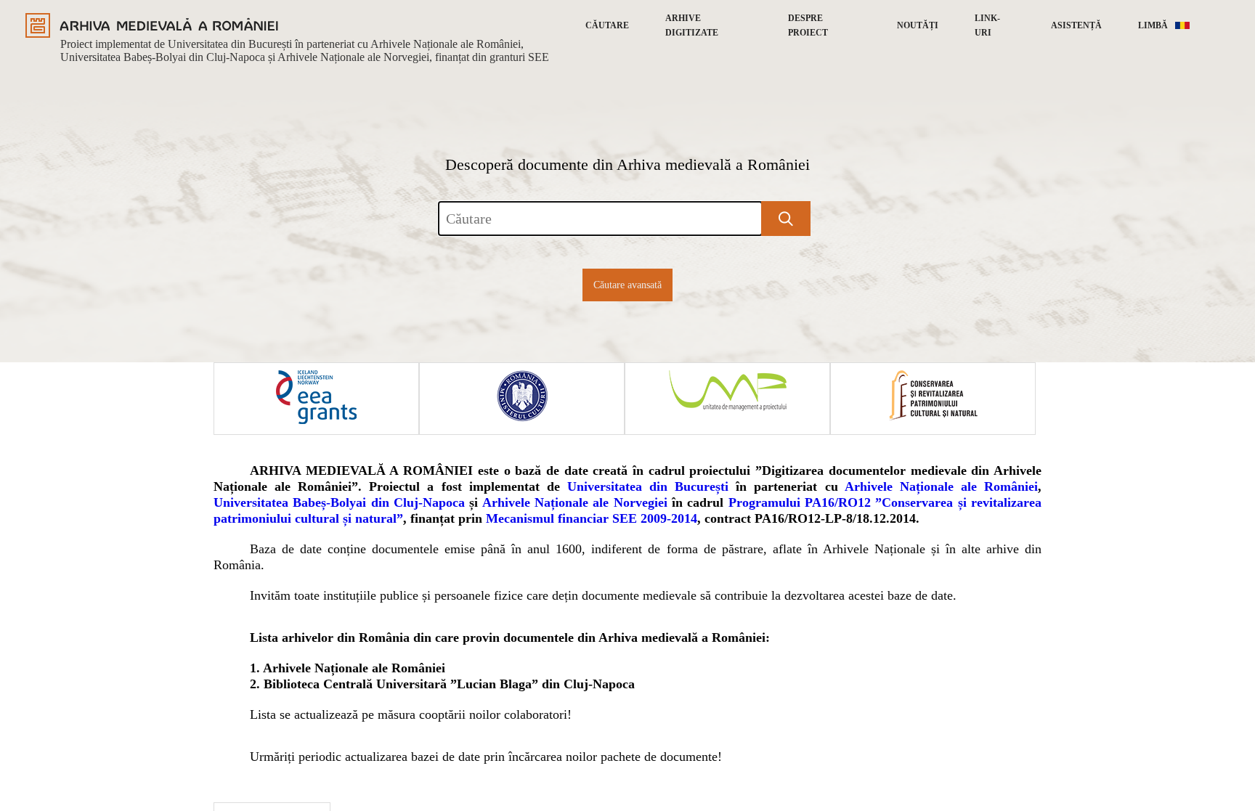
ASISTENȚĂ (1076, 25)
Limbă (1153, 25)
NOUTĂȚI (917, 25)
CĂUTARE (607, 25)
